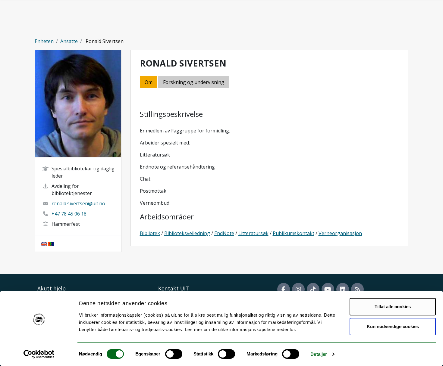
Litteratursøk (253, 233)
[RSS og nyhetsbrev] (357, 289)
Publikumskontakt (293, 233)
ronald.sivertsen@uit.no (78, 203)
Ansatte (69, 41)
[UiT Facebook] (283, 289)
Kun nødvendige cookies (393, 326)
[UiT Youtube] (328, 289)
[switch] (173, 354)
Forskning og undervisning (193, 82)
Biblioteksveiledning (187, 233)
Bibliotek (150, 233)
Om (148, 82)
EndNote (224, 233)
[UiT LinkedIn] (342, 289)
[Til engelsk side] (44, 243)
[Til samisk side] (51, 243)
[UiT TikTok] (313, 289)
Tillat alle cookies (393, 306)
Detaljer (318, 354)
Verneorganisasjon (340, 233)
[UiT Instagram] (298, 289)
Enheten (44, 41)
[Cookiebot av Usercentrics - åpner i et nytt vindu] (39, 354)
